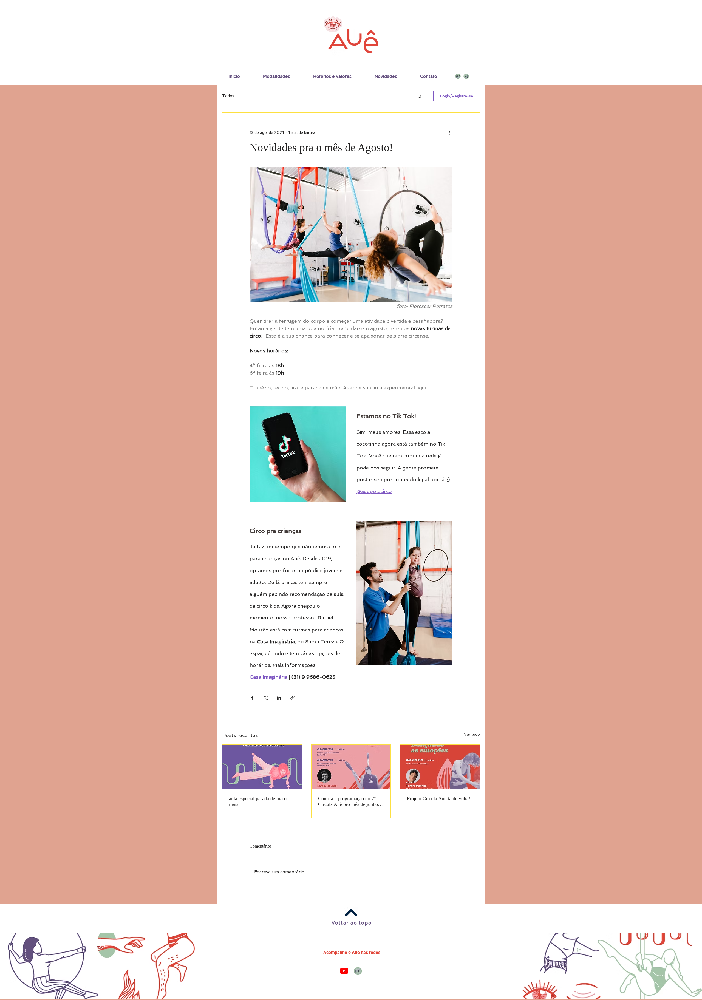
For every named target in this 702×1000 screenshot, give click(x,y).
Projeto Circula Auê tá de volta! (438, 798)
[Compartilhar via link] (292, 697)
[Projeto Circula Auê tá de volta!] (440, 767)
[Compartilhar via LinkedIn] (279, 697)
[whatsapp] (458, 76)
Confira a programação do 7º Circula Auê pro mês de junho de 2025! (351, 801)
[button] (419, 96)
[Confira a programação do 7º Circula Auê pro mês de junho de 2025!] (351, 767)
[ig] (466, 76)
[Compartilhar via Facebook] (252, 697)
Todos (228, 96)
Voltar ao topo (352, 923)
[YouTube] (344, 971)
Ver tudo (472, 734)
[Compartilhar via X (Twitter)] (265, 697)
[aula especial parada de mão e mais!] (262, 767)
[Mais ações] (449, 132)
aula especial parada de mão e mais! (258, 801)
